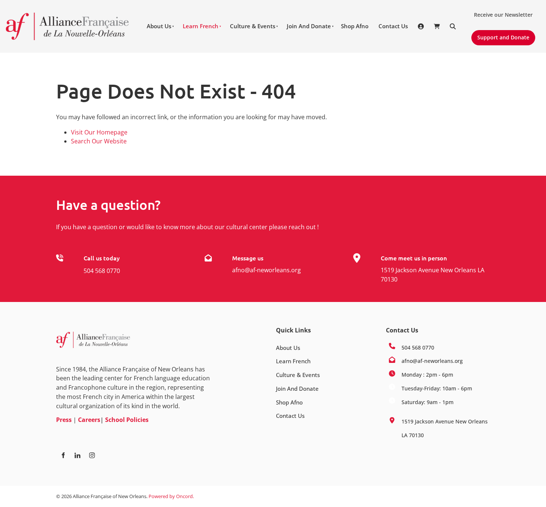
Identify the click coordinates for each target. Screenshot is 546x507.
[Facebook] (63, 455)
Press (64, 420)
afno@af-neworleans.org (266, 270)
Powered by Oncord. (171, 496)
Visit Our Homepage (99, 132)
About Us (159, 26)
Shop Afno (354, 26)
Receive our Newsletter (500, 12)
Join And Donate (309, 26)
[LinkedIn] (77, 455)
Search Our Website (99, 141)
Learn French (200, 26)
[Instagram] (92, 455)
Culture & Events (252, 26)
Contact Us (393, 26)
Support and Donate (500, 34)
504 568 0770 (102, 271)
